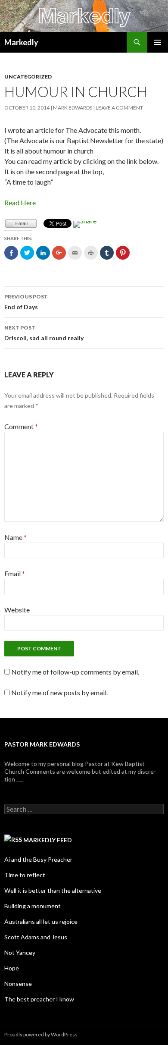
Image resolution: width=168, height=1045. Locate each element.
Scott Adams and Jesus (35, 937)
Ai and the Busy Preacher (38, 859)
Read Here (20, 202)
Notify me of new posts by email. (59, 692)
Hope (11, 968)
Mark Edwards (72, 107)
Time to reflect (24, 875)
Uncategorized (28, 76)
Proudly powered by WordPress (41, 1034)
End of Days (26, 302)
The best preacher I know (39, 999)
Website (17, 610)
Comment (21, 426)
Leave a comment (119, 107)
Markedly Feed (47, 840)
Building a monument (32, 906)
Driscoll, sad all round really (44, 333)
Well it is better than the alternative (52, 890)
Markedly (21, 42)
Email (14, 573)
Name (15, 537)
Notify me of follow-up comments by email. (75, 672)
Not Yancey (19, 952)
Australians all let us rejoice (41, 921)
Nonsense (18, 983)
